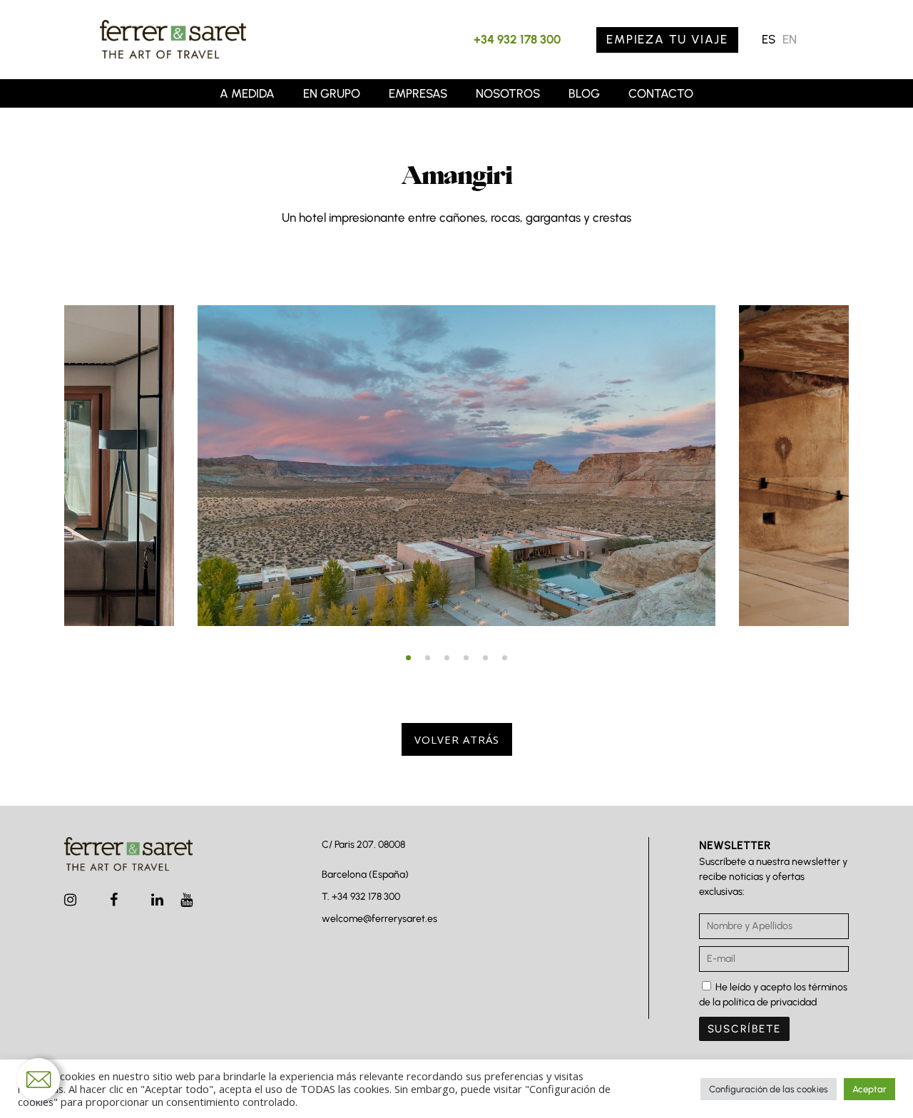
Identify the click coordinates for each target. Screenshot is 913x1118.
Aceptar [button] (869, 1089)
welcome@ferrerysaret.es (379, 919)
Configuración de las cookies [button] (768, 1089)
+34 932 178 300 (517, 39)
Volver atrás (456, 739)
